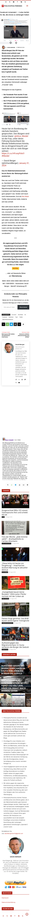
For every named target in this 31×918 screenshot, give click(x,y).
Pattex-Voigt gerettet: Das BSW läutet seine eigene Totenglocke (15, 619)
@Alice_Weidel (21, 136)
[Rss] (25, 1)
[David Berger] (4, 47)
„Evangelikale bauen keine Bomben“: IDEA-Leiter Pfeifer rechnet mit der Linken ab (14, 594)
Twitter (21, 317)
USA (3, 517)
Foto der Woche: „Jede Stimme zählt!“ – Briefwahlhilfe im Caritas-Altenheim (14, 539)
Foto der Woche (6, 543)
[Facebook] (16, 379)
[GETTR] (19, 379)
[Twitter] (9, 1)
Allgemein (4, 572)
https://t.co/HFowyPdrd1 (13, 153)
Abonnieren (23, 307)
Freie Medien (5, 598)
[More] (23, 324)
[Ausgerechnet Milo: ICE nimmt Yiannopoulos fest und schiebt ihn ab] (15, 501)
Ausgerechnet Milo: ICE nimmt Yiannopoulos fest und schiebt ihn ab (15, 512)
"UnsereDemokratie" (7, 623)
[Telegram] (11, 324)
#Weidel (5, 156)
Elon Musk (25, 196)
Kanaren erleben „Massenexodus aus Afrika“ (23, 335)
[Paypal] (25, 379)
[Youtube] (13, 1)
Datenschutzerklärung (8, 902)
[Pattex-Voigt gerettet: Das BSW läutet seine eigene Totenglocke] (15, 609)
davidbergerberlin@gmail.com (14, 833)
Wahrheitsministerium (7, 319)
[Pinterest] (17, 1)
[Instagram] (5, 1)
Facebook (4, 317)
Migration (5, 649)
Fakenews (11, 317)
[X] (3, 324)
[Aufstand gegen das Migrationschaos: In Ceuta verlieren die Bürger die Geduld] (15, 634)
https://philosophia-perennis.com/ (20, 347)
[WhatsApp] (7, 324)
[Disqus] (15, 412)
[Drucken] (15, 324)
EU (25, 314)
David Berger (11, 47)
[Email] (19, 324)
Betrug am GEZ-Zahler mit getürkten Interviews (8, 335)
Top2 (16, 317)
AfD (3, 697)
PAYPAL (15, 268)
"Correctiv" (13, 314)
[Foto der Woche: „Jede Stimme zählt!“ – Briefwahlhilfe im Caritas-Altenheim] (15, 528)
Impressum (5, 898)
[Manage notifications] (27, 914)
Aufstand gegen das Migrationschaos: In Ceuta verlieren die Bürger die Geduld (15, 645)
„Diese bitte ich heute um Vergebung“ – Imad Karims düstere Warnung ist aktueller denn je (15, 566)
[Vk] (21, 1)
